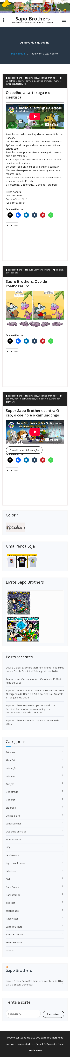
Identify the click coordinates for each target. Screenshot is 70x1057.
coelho (21, 80)
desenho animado (43, 80)
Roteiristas (12, 918)
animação (32, 77)
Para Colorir (12, 887)
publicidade (12, 910)
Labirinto (11, 871)
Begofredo (11, 80)
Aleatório (11, 760)
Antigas (10, 784)
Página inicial (18, 53)
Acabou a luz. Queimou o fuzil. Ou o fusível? (30, 679)
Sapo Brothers (33, 19)
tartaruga (21, 83)
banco (17, 398)
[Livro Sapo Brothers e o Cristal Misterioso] (35, 629)
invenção (10, 83)
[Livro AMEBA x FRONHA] (35, 603)
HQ (8, 847)
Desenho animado (47, 77)
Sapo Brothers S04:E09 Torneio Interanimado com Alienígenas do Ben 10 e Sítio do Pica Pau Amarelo (35, 692)
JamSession (12, 855)
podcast (10, 902)
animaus (10, 776)
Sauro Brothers (35, 269)
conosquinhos (13, 823)
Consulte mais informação (24, 450)
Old (8, 879)
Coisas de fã (13, 815)
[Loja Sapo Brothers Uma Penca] (35, 561)
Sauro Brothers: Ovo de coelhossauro (26, 283)
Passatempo (13, 894)
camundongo (28, 398)
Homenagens (13, 839)
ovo (8, 272)
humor (57, 80)
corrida (29, 80)
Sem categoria (14, 942)
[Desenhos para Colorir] (35, 527)
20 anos (10, 752)
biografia (11, 807)
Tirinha (46, 269)
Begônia (10, 799)
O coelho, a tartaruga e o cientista (28, 94)
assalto (9, 398)
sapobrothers (14, 77)
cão (38, 398)
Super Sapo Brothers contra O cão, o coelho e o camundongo (32, 412)
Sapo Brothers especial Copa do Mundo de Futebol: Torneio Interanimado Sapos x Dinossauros (30, 709)
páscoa (14, 272)
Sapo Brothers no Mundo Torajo (24, 720)
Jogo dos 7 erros (15, 863)
